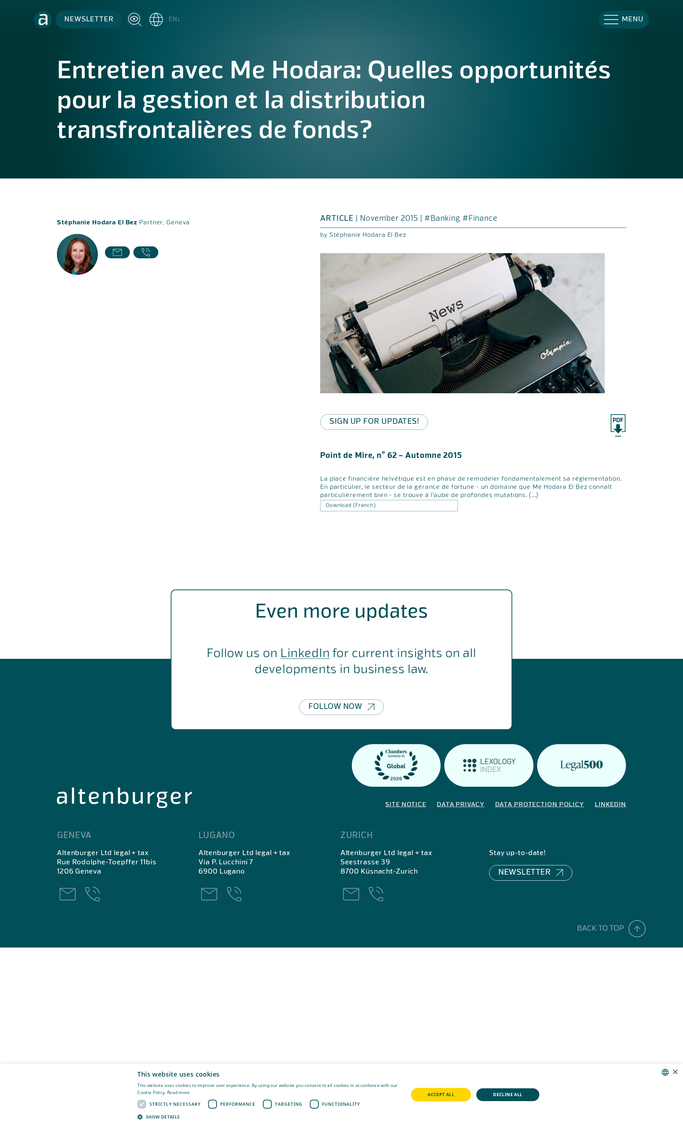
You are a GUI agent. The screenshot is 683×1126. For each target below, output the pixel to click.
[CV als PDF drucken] (618, 425)
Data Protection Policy (539, 804)
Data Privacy (461, 804)
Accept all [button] (441, 1095)
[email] (117, 254)
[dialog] (341, 1094)
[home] (43, 19)
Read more (178, 1092)
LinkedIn (305, 653)
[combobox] (665, 1072)
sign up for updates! (374, 421)
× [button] (675, 1072)
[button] (164, 19)
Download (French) (351, 505)
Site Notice (405, 804)
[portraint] (77, 254)
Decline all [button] (507, 1095)
